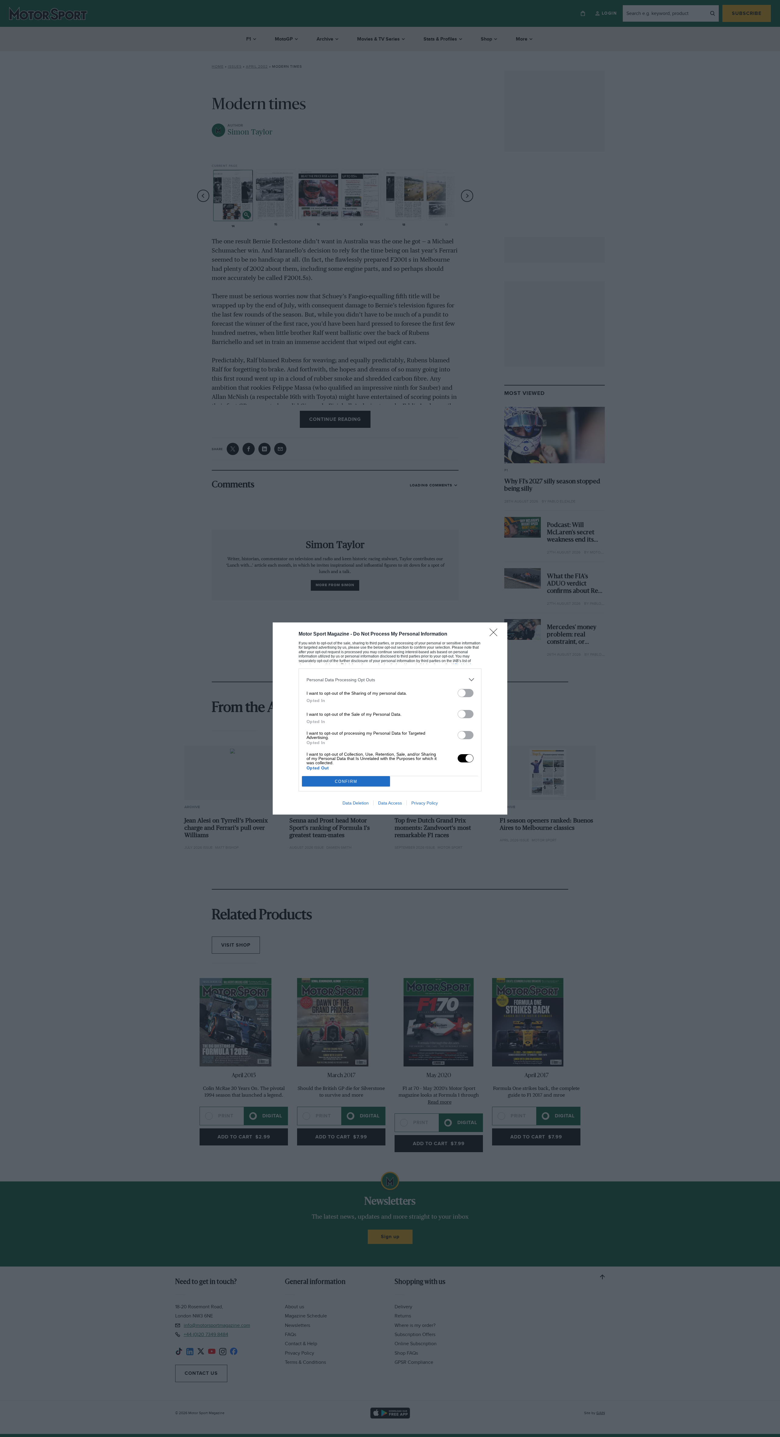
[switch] (465, 693)
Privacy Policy (424, 803)
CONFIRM (346, 781)
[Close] (495, 634)
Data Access (390, 803)
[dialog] (390, 718)
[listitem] (390, 679)
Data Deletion (355, 803)
